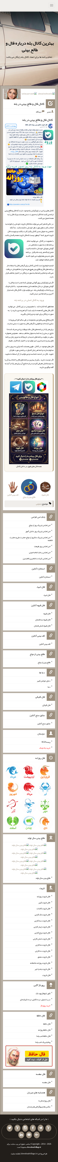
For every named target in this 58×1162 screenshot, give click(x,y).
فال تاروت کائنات (43, 908)
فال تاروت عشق (44, 957)
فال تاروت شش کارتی (41, 939)
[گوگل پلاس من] (37, 1135)
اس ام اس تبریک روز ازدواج (39, 525)
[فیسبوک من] (33, 1128)
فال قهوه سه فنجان (42, 620)
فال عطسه (46, 1082)
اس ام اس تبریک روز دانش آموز (37, 531)
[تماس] (17, 1128)
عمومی (38, 504)
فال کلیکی (46, 705)
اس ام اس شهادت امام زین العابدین (36, 558)
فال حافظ (46, 1024)
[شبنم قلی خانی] (12, 95)
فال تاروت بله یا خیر (42, 969)
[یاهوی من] (48, 1128)
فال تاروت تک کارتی (42, 914)
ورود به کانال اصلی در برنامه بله (29, 300)
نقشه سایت (15, 1153)
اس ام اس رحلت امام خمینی (39, 552)
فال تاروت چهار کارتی (42, 926)
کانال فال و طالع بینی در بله (29, 104)
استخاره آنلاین (44, 577)
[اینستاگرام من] (25, 1128)
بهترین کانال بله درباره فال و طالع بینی (30, 46)
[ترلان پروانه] (29, 94)
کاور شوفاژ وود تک (43, 993)
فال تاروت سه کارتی (42, 921)
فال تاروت (46, 975)
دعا (49, 687)
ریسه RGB (46, 742)
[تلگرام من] (41, 1128)
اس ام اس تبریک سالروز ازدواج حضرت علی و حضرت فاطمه (31, 538)
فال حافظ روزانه (44, 1030)
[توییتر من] (10, 1128)
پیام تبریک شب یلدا (42, 1042)
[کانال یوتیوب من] (29, 1135)
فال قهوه (46, 613)
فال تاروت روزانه (43, 896)
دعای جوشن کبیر (43, 681)
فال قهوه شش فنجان (42, 625)
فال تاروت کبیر (44, 902)
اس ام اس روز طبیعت (42, 546)
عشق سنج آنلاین (43, 723)
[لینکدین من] (21, 1135)
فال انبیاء (46, 595)
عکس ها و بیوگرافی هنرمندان (38, 1107)
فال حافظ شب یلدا (43, 1036)
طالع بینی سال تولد (43, 878)
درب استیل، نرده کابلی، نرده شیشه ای (35, 999)
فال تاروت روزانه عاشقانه (40, 963)
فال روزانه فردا (44, 1100)
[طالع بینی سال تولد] (29, 860)
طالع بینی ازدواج (44, 662)
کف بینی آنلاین (44, 644)
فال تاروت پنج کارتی (42, 933)
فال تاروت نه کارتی (42, 945)
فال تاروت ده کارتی (42, 951)
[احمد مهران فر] (46, 94)
